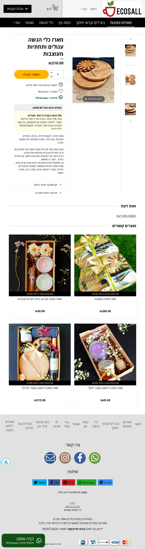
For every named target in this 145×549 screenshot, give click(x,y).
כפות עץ (65, 22)
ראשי (93, 9)
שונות (29, 22)
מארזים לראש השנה (9, 426)
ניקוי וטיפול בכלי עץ (42, 424)
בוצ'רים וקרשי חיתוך (90, 22)
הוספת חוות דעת (126, 216)
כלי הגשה (46, 22)
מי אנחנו (56, 424)
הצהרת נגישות (72, 506)
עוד (85, 9)
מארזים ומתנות (121, 22)
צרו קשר (67, 424)
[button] (5, 462)
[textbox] (72, 492)
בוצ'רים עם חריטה (25, 425)
